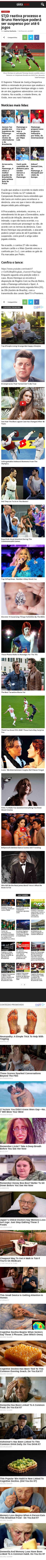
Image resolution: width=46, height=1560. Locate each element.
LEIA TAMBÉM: (23, 895)
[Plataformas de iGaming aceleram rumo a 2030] (8, 902)
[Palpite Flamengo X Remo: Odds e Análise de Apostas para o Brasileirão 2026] (23, 967)
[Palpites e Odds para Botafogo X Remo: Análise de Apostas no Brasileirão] (8, 946)
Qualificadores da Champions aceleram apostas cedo (22, 910)
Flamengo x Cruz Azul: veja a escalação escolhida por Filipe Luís (21, 133)
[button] (42, 4)
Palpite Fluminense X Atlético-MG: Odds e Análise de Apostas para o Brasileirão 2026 (8, 977)
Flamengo (5, 12)
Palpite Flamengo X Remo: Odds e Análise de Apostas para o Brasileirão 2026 (23, 976)
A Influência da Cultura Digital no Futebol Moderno (37, 932)
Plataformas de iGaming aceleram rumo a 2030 (7, 908)
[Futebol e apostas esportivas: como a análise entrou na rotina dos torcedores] (38, 904)
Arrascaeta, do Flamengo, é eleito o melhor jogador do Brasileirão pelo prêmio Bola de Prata (7, 174)
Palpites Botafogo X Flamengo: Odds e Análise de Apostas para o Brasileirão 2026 (37, 977)
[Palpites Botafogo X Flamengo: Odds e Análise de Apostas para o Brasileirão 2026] (38, 968)
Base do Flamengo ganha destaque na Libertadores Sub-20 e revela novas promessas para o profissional (37, 956)
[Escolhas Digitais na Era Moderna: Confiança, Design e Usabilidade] (23, 925)
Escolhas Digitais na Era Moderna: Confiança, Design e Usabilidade (22, 933)
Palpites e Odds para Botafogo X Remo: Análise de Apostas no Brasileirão (7, 955)
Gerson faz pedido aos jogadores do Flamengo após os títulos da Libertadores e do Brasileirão (8, 135)
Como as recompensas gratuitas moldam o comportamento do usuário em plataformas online (8, 935)
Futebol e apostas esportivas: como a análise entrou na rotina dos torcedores (37, 914)
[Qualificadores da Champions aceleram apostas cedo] (23, 903)
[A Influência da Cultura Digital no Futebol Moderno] (38, 925)
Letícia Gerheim (10, 31)
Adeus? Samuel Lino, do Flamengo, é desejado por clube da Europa (37, 170)
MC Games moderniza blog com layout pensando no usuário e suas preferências (21, 954)
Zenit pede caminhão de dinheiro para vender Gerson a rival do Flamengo (22, 170)
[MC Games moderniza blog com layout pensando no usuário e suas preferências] (23, 945)
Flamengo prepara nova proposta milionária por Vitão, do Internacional (37, 132)
